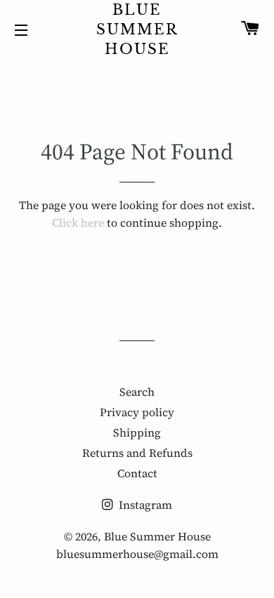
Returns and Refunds (137, 452)
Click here (78, 222)
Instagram (144, 504)
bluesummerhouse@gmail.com (137, 554)
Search (137, 391)
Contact (137, 473)
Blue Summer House (137, 29)
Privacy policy (137, 412)
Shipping (137, 432)
